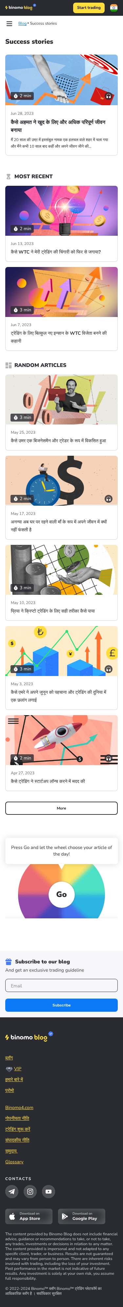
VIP (17, 1069)
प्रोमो (9, 1090)
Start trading (89, 8)
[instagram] (30, 1191)
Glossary (14, 1162)
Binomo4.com (19, 1107)
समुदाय (11, 1151)
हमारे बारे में (14, 1080)
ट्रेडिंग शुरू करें (17, 1129)
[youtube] (48, 1191)
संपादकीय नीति (17, 1140)
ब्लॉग (9, 1058)
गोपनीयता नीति (17, 1118)
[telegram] (11, 1191)
